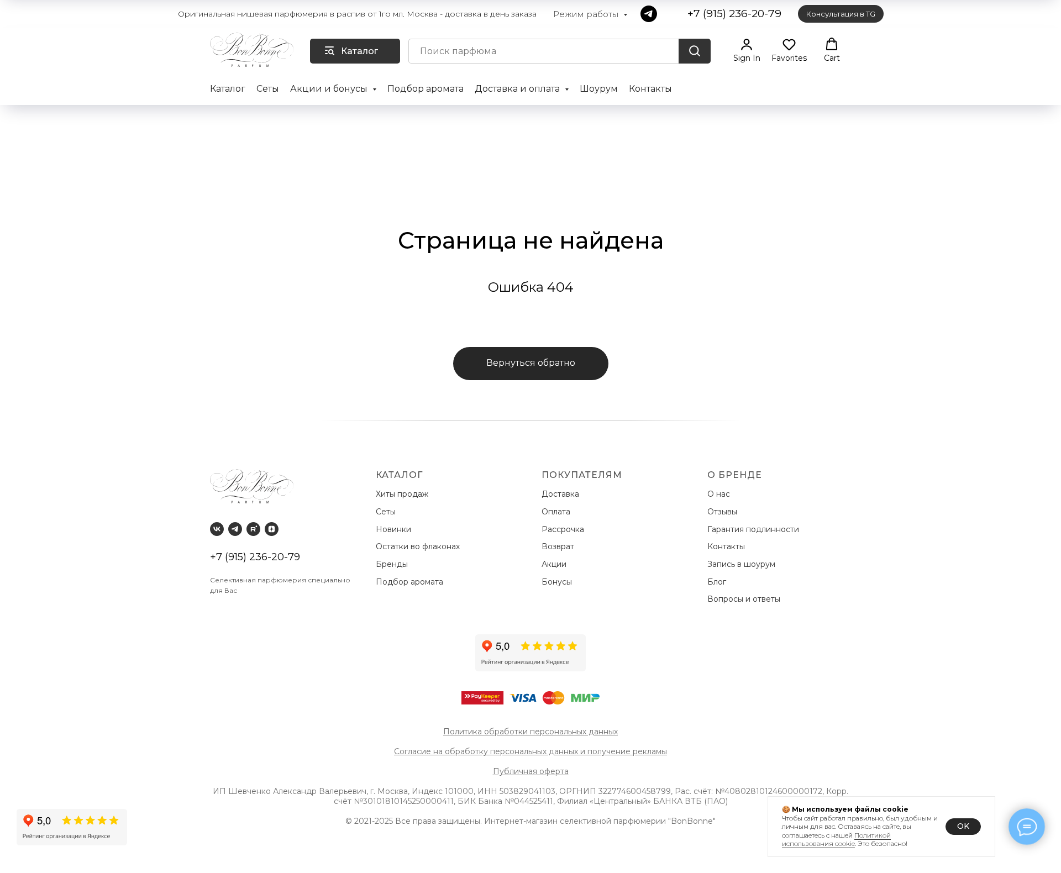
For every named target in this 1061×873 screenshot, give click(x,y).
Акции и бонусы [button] (330, 88)
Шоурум (599, 88)
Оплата (558, 512)
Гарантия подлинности (754, 529)
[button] (746, 50)
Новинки (394, 529)
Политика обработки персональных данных (530, 732)
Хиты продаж (403, 494)
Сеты (267, 88)
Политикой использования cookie (836, 839)
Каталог (227, 88)
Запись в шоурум (741, 564)
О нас (719, 494)
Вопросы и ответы (743, 599)
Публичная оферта (531, 771)
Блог (716, 582)
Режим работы (587, 14)
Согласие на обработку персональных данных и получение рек (520, 751)
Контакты (650, 88)
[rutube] (253, 529)
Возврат (560, 546)
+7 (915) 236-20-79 (255, 557)
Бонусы (557, 582)
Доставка (563, 494)
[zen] (272, 529)
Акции (554, 564)
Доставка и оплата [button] (518, 88)
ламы (657, 751)
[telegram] (648, 14)
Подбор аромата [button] (425, 88)
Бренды (393, 564)
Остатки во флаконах (419, 546)
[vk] (217, 529)
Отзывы (723, 512)
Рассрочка (565, 529)
